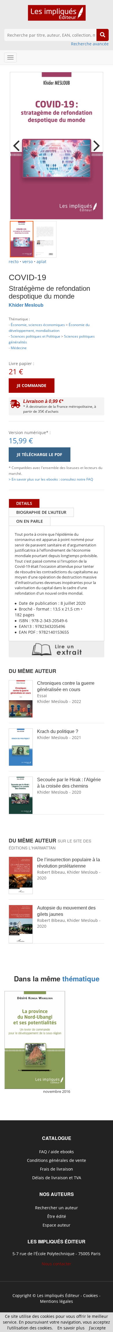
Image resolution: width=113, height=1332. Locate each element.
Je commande (31, 385)
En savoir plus (71, 1328)
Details (24, 503)
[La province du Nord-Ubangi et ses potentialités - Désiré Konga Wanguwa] (34, 1040)
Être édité (56, 1216)
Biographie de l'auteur (41, 512)
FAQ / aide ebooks (56, 1151)
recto (14, 261)
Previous (18, 142)
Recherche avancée (90, 43)
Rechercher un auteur (56, 1207)
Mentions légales (56, 1301)
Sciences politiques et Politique (35, 336)
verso (27, 261)
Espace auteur (56, 1225)
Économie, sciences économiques (38, 324)
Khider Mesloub (26, 305)
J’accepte (97, 1328)
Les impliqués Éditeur (58, 1295)
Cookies (90, 1295)
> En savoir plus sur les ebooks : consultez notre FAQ (51, 479)
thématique (80, 978)
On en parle (29, 521)
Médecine (19, 347)
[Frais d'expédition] (15, 405)
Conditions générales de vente (56, 1160)
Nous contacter (56, 1263)
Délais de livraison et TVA (56, 1177)
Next (94, 142)
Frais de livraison (56, 1169)
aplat (41, 261)
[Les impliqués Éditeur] (56, 15)
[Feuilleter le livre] (56, 649)
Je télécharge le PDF (39, 454)
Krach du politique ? (57, 731)
